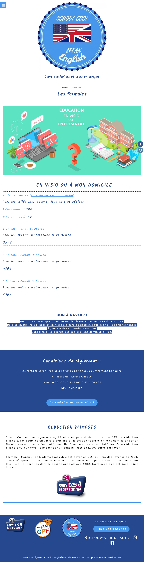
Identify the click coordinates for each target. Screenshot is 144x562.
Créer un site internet (109, 557)
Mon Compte (87, 557)
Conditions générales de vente (61, 557)
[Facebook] (140, 144)
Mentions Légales (32, 557)
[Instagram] (140, 150)
